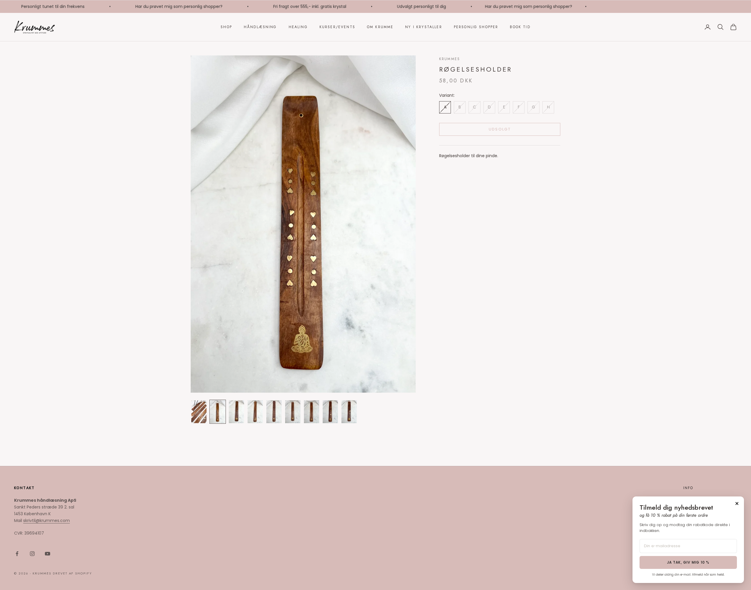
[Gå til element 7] (311, 412)
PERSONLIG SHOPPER (476, 27)
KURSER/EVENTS (337, 27)
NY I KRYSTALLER (423, 27)
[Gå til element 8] (330, 412)
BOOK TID (520, 27)
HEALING (298, 27)
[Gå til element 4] (255, 412)
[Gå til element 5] (274, 412)
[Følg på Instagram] (32, 554)
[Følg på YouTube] (47, 554)
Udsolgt (500, 129)
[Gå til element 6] (293, 412)
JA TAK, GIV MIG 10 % (688, 562)
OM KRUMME (380, 27)
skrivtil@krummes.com (46, 520)
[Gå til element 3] (236, 412)
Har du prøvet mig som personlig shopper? (170, 6)
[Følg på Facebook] (17, 554)
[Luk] (737, 503)
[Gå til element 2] (217, 412)
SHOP (226, 27)
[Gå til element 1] (199, 412)
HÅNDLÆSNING (260, 27)
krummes (449, 59)
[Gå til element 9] (349, 412)
